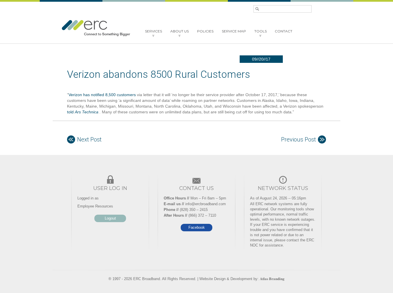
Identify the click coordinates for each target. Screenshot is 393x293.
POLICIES (205, 31)
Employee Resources (95, 206)
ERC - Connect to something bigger (95, 28)
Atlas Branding (272, 278)
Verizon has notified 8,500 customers (102, 94)
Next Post (89, 139)
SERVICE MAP (234, 31)
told (82, 112)
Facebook (196, 227)
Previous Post (298, 139)
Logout (110, 218)
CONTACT (283, 31)
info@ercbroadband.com (205, 204)
